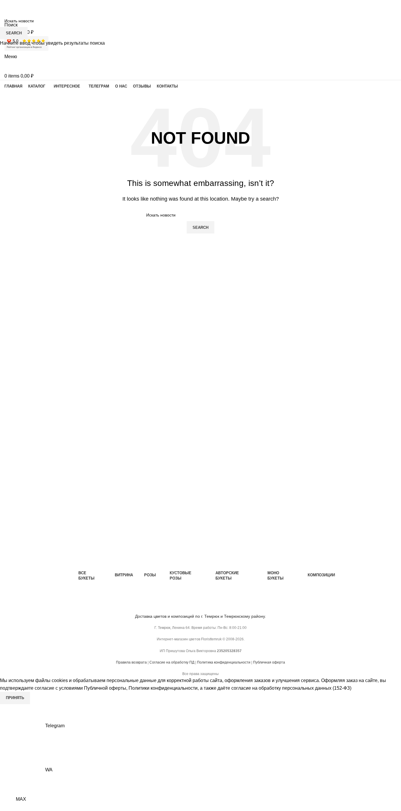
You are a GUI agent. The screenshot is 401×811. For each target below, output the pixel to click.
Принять (15, 698)
